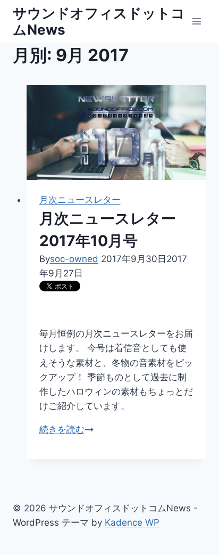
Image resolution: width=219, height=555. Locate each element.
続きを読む (66, 429)
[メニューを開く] (196, 21)
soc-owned (74, 259)
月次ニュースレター (80, 199)
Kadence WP (132, 522)
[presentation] (117, 132)
